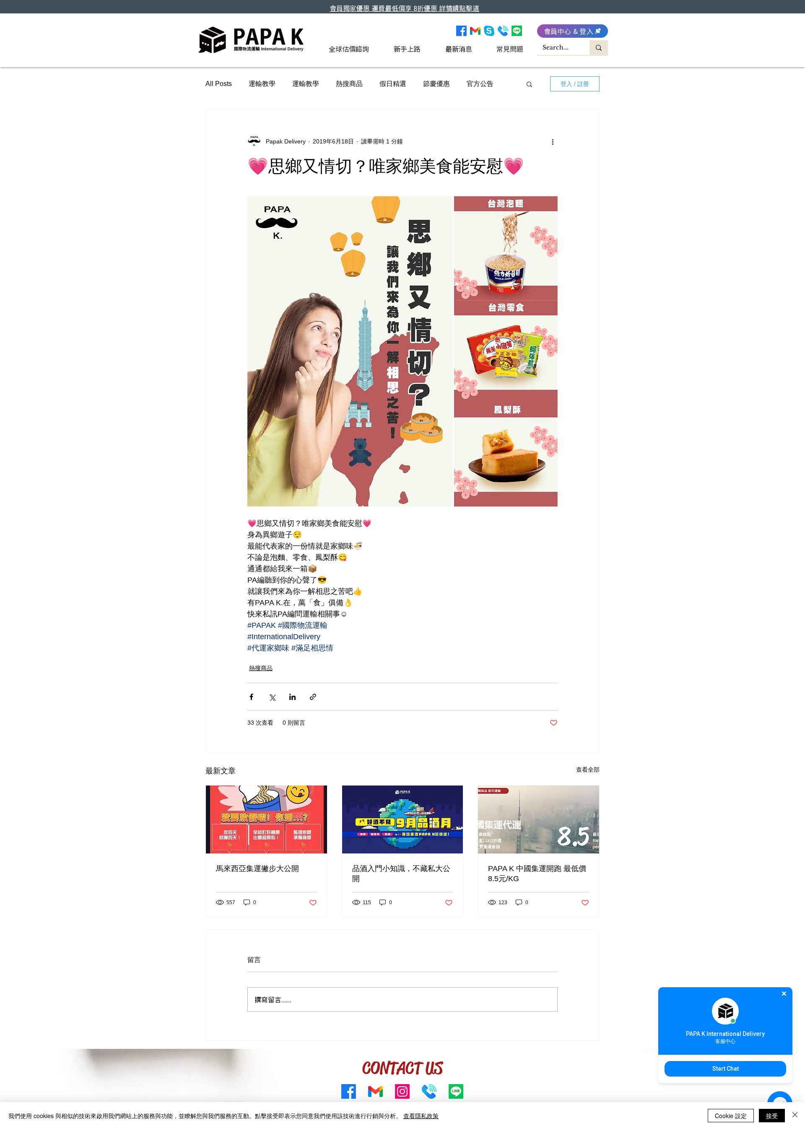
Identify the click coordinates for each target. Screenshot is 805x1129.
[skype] (489, 31)
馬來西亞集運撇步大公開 (257, 868)
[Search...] (598, 47)
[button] (529, 84)
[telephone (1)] (503, 31)
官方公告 (480, 83)
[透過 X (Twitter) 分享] (272, 697)
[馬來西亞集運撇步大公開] (266, 819)
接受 (772, 1115)
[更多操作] (553, 141)
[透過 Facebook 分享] (251, 697)
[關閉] (795, 1115)
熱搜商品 (349, 83)
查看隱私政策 (421, 1115)
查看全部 (588, 769)
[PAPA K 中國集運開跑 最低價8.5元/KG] (538, 819)
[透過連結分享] (313, 697)
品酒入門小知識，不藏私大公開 (401, 873)
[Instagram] (402, 1091)
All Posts (218, 83)
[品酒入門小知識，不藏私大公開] (402, 819)
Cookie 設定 (731, 1115)
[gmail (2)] (475, 31)
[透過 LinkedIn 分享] (292, 697)
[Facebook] (461, 31)
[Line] (517, 31)
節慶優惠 (436, 83)
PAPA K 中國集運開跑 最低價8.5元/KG (537, 873)
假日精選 (392, 83)
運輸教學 (262, 83)
